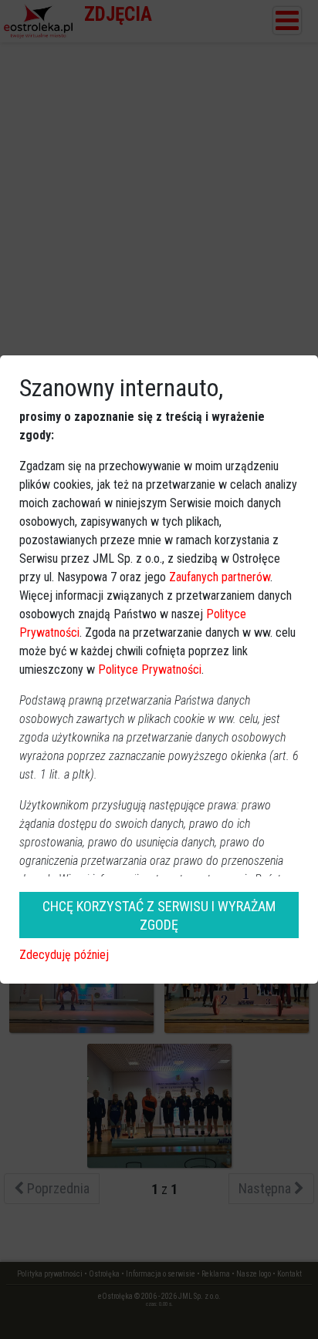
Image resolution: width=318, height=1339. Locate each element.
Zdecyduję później (64, 954)
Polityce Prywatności (149, 669)
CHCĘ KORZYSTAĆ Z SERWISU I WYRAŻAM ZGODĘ (159, 915)
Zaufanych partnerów (219, 577)
